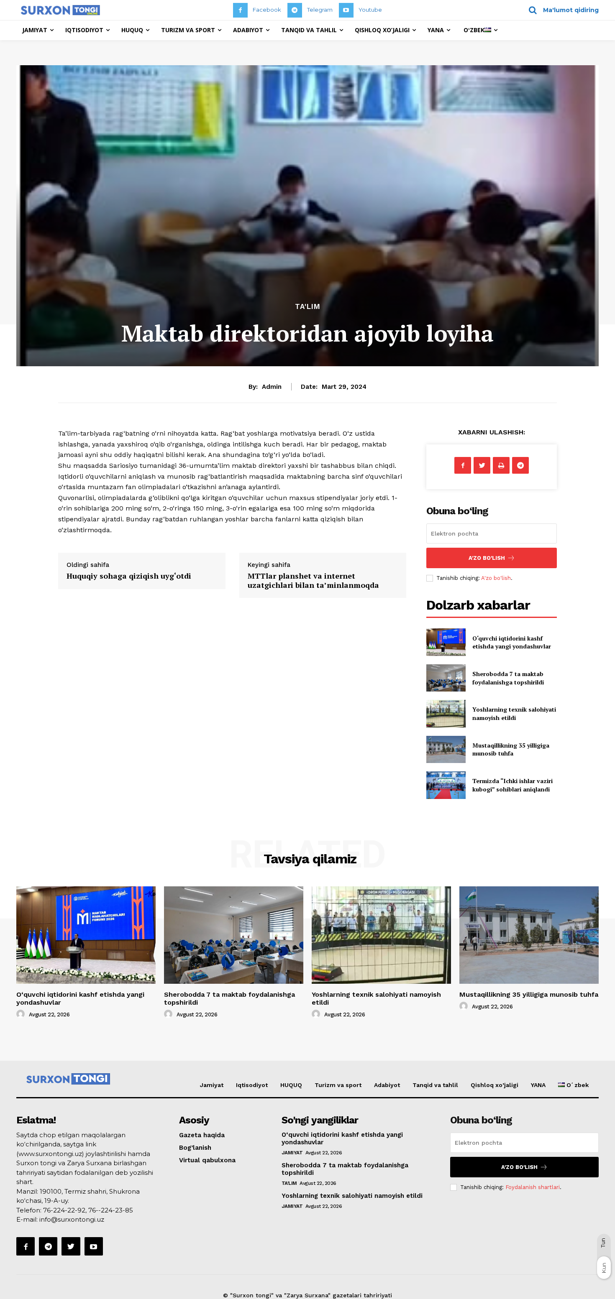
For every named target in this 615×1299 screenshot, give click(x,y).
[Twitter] (482, 465)
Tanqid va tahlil (435, 1085)
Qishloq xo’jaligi (494, 1085)
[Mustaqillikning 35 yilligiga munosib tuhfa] (445, 749)
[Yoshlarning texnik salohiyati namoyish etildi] (445, 713)
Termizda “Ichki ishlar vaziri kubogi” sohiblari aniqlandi (512, 785)
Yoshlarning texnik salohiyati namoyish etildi (514, 713)
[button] (561, 10)
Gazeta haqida (202, 1135)
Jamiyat (211, 1085)
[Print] (501, 465)
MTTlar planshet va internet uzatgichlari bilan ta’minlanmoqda (313, 580)
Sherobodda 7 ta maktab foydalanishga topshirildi (508, 678)
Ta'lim (307, 306)
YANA (538, 1085)
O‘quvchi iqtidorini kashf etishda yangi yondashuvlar (511, 642)
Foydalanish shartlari (532, 1187)
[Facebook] (240, 10)
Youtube (370, 9)
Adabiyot (387, 1085)
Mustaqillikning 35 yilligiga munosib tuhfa (510, 749)
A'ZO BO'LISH (487, 558)
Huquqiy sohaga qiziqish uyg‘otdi (129, 576)
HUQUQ (291, 1085)
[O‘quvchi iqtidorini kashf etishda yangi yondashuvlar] (445, 642)
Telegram (320, 9)
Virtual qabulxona (207, 1160)
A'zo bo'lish (496, 578)
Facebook (267, 9)
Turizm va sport (338, 1085)
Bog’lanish (195, 1147)
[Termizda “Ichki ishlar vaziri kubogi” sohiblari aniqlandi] (445, 785)
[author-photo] (21, 1014)
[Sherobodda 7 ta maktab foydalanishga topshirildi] (445, 678)
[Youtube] (346, 10)
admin (272, 386)
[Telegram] (294, 10)
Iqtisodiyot (252, 1085)
